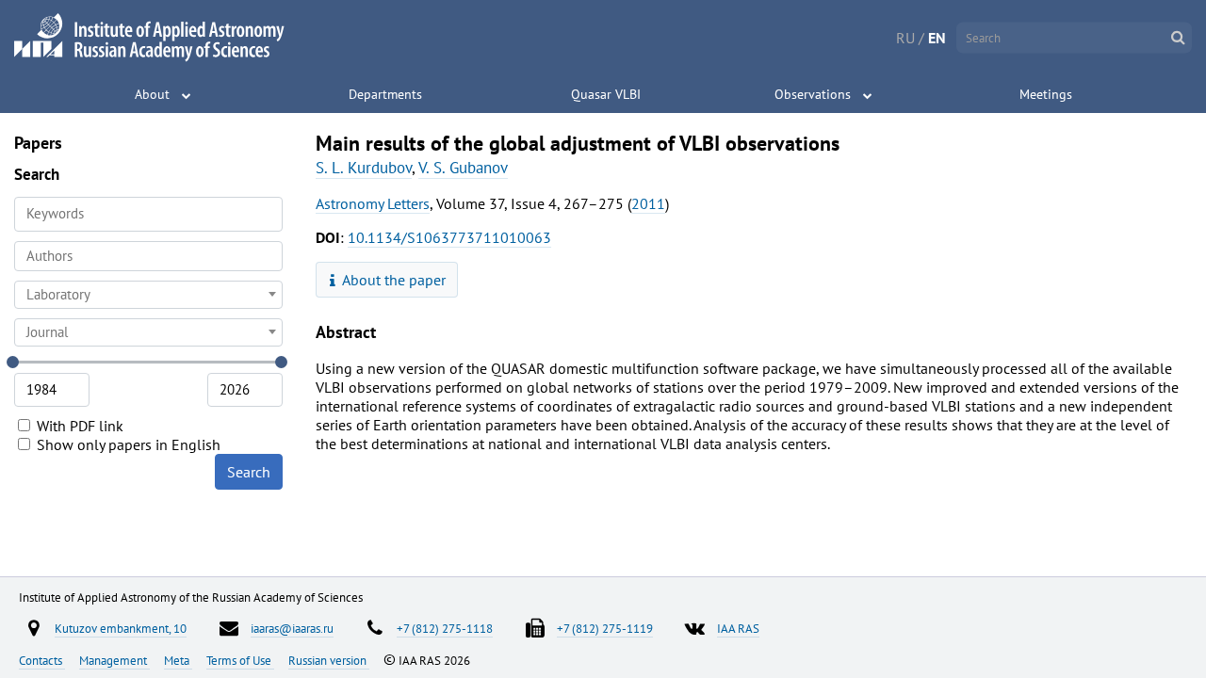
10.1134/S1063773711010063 (449, 237)
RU (905, 37)
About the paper (392, 279)
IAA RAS (738, 628)
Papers (38, 142)
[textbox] (148, 295)
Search (248, 471)
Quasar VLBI (606, 94)
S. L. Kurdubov (364, 167)
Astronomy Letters (373, 203)
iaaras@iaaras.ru (292, 628)
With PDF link (78, 425)
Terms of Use (240, 660)
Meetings (1045, 94)
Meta (178, 660)
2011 (648, 203)
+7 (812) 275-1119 (605, 628)
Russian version (328, 660)
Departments (385, 94)
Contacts (42, 660)
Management (114, 660)
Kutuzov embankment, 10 (121, 628)
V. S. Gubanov (463, 167)
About (152, 94)
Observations (812, 94)
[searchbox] (148, 256)
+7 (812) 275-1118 (445, 628)
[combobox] (148, 256)
